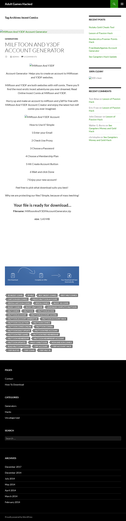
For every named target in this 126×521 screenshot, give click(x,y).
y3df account (41, 346)
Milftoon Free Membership (46, 334)
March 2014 (11, 496)
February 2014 (12, 502)
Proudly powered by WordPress (18, 517)
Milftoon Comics (41, 323)
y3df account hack (61, 346)
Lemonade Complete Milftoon (62, 307)
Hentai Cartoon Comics (19, 303)
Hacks (8, 411)
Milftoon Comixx (44, 327)
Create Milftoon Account (45, 299)
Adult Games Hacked (18, 4)
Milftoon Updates (17, 342)
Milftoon (28, 311)
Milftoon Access (46, 311)
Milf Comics (13, 311)
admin (15, 56)
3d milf (30, 295)
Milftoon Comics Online (19, 327)
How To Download (14, 384)
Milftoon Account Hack (54, 319)
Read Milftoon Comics (19, 346)
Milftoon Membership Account (49, 338)
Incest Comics (14, 307)
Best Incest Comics (47, 295)
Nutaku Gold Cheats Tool (101, 27)
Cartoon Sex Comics (17, 299)
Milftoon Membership (18, 338)
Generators (11, 39)
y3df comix (29, 350)
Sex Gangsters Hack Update (103, 56)
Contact (9, 378)
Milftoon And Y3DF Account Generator (34, 47)
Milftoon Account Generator (22, 319)
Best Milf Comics (69, 295)
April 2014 (10, 490)
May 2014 (10, 484)
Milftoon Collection (18, 323)
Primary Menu (122, 4)
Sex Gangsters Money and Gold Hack (102, 128)
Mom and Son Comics (62, 342)
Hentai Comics (42, 303)
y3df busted (13, 350)
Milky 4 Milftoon (38, 342)
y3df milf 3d (45, 350)
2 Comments (30, 56)
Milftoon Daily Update (19, 331)
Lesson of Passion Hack (101, 33)
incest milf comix (34, 307)
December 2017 (13, 466)
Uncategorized (12, 417)
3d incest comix (15, 295)
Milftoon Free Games (18, 334)
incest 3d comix (60, 303)
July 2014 (10, 478)
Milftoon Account (17, 315)
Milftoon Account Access (44, 315)
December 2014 (13, 472)
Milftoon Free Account (46, 331)
